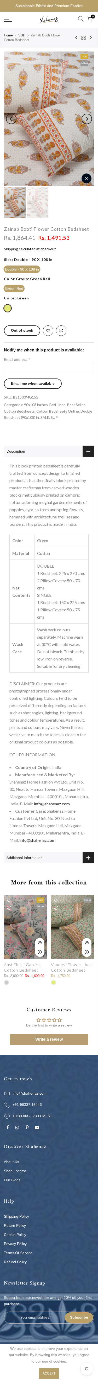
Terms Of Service (18, 1253)
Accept (49, 1373)
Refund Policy (15, 1262)
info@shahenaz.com (52, 803)
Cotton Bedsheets (19, 411)
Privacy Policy (15, 1244)
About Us (11, 1162)
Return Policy (15, 1225)
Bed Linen (57, 404)
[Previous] (11, 119)
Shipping (11, 249)
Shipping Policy (16, 1216)
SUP (21, 35)
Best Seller (76, 404)
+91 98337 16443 (27, 1104)
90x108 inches (36, 404)
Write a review (49, 1039)
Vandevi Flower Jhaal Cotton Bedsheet (72, 967)
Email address (17, 359)
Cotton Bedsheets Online (57, 411)
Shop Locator (15, 1171)
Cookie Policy (15, 1235)
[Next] (87, 119)
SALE (45, 417)
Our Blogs (12, 1180)
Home (8, 35)
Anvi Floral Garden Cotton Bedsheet (22, 967)
